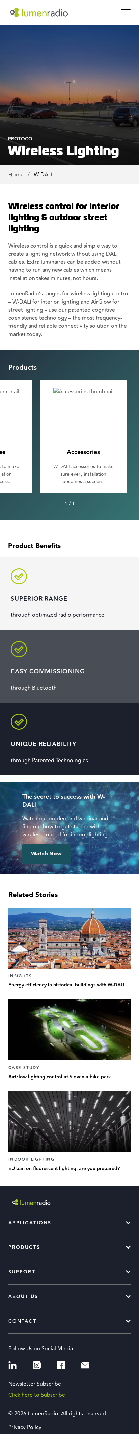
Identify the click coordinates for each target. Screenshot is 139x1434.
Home (16, 175)
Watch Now (46, 854)
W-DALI (21, 302)
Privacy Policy (24, 1427)
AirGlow (101, 302)
